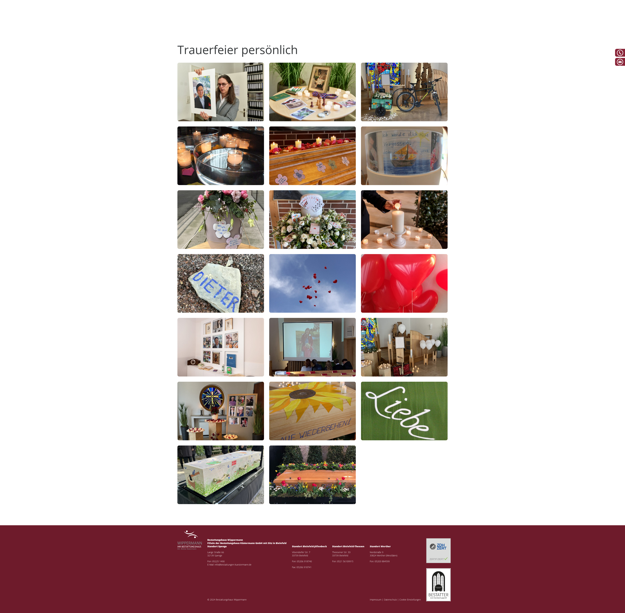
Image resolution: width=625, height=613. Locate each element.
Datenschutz (390, 599)
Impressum (375, 599)
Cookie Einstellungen (410, 599)
